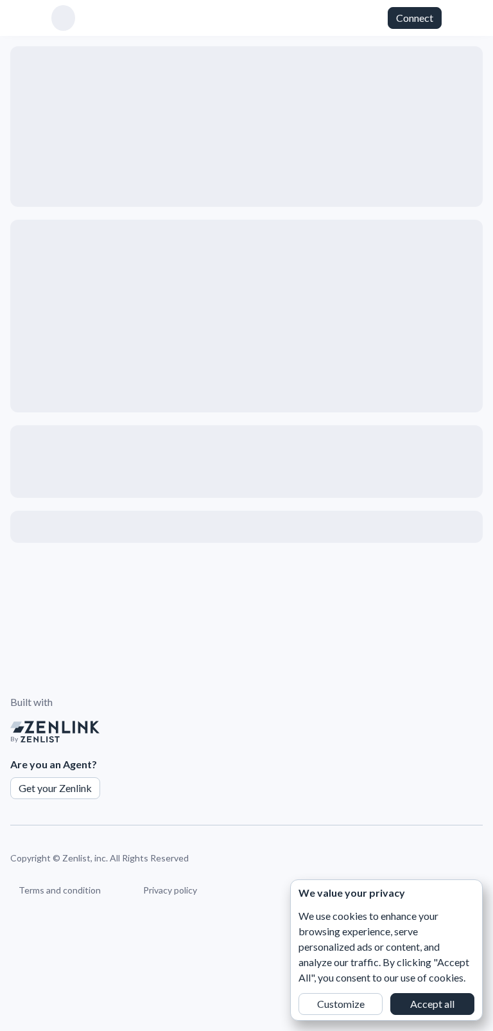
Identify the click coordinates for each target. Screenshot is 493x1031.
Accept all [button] (432, 1004)
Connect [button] (414, 18)
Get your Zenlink (55, 788)
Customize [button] (341, 1004)
